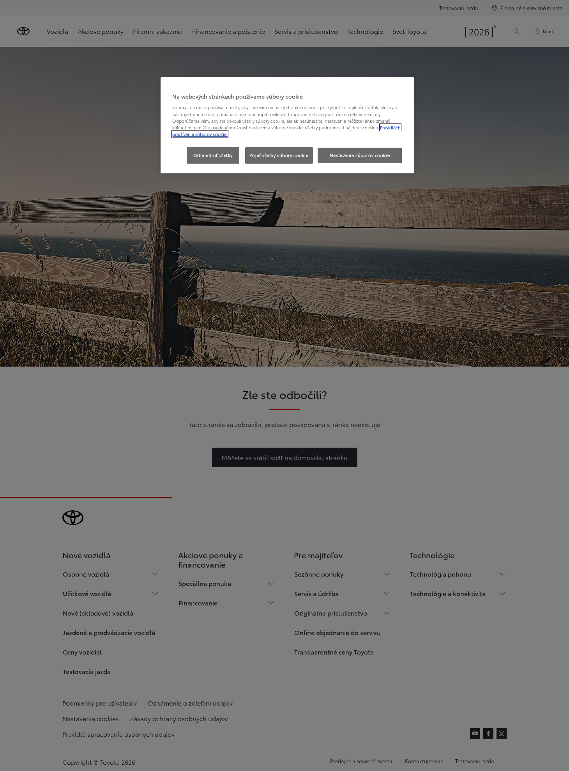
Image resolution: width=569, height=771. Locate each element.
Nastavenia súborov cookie (360, 155)
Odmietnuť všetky (213, 155)
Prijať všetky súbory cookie (278, 155)
